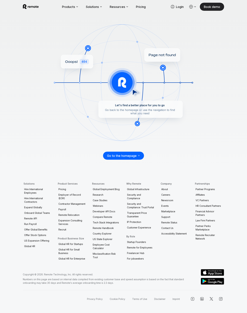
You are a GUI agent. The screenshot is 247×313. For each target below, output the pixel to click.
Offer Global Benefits (35, 229)
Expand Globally (33, 207)
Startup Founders (136, 242)
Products (68, 7)
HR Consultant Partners (208, 205)
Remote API (30, 218)
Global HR (29, 246)
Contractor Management (71, 203)
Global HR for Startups (70, 244)
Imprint (176, 299)
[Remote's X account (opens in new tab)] (211, 299)
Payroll (62, 209)
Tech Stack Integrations (106, 222)
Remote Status (169, 222)
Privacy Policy (95, 299)
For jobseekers (135, 258)
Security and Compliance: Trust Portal (140, 205)
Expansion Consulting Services (70, 222)
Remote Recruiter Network (205, 237)
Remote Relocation (68, 214)
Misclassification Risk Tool (104, 255)
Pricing (141, 7)
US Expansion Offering (36, 240)
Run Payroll (30, 224)
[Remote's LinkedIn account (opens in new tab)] (202, 299)
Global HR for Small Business (69, 251)
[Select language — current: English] (193, 6)
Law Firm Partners (205, 220)
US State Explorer (102, 239)
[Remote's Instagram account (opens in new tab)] (220, 299)
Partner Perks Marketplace (203, 228)
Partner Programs (205, 189)
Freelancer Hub (135, 253)
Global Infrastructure (138, 189)
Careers (165, 194)
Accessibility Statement (174, 233)
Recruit (62, 229)
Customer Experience (139, 227)
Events (165, 205)
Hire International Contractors (33, 200)
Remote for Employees (139, 247)
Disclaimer (160, 299)
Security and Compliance (134, 196)
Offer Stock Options (35, 235)
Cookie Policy (117, 299)
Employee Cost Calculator (101, 246)
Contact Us (167, 228)
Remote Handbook (103, 228)
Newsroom (167, 200)
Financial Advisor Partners (205, 213)
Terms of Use (139, 299)
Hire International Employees (33, 191)
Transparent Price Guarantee (137, 214)
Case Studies (100, 200)
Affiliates (200, 194)
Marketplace (168, 211)
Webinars (98, 205)
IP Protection (134, 222)
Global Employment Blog (106, 189)
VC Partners (202, 200)
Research (98, 194)
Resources (117, 7)
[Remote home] (31, 6)
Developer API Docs (104, 211)
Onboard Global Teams (37, 212)
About (164, 189)
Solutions (92, 7)
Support (165, 217)
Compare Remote (102, 217)
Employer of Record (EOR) (69, 196)
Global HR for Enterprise (71, 258)
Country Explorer (102, 233)
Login (180, 7)
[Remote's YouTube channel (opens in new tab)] (192, 299)
